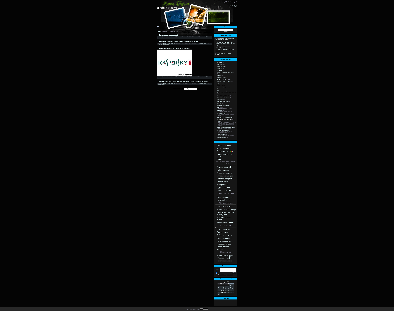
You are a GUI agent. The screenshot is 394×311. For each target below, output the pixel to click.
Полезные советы (221, 137)
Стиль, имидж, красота (223, 87)
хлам (159, 37)
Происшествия (221, 66)
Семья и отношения (222, 85)
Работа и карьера (221, 90)
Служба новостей (224, 167)
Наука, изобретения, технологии (225, 72)
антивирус (160, 77)
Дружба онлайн (223, 187)
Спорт (218, 121)
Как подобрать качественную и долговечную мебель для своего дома (225, 43)
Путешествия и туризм (223, 130)
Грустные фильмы (224, 261)
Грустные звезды (224, 241)
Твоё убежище (223, 184)
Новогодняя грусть (225, 179)
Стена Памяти (222, 182)
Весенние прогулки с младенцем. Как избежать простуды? (224, 39)
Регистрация (233, 5)
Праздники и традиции (222, 97)
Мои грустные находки (223, 105)
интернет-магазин (165, 44)
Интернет (159, 84)
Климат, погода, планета (223, 95)
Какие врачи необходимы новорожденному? (222, 46)
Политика (219, 75)
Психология (220, 64)
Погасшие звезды (224, 244)
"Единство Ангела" (225, 190)
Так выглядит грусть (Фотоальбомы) (225, 256)
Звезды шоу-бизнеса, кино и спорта (226, 92)
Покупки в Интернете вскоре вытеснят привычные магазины (179, 41)
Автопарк (219, 110)
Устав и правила (223, 148)
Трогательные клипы (225, 223)
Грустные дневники (225, 197)
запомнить (220, 273)
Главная (159, 31)
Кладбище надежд (224, 173)
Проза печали (222, 232)
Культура (219, 70)
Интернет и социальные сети (169, 36)
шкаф (161, 37)
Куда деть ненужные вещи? (168, 35)
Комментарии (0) (203, 36)
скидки (159, 44)
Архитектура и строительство (224, 117)
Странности (220, 99)
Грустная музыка (224, 206)
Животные (219, 89)
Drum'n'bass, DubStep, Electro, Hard (226, 213)
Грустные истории (224, 238)
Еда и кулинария (221, 134)
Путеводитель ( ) (225, 151)
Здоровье (219, 62)
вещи (164, 37)
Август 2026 (226, 282)
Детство (219, 107)
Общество (219, 68)
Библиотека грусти (224, 235)
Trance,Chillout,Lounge (226, 209)
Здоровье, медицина (222, 101)
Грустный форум (224, 200)
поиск (163, 84)
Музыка (219, 103)
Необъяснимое (221, 77)
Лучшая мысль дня (225, 176)
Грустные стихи (223, 229)
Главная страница (224, 145)
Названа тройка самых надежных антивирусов (174, 48)
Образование (220, 83)
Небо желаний (223, 170)
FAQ (219, 159)
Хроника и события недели (224, 81)
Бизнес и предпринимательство (225, 127)
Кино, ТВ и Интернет (222, 79)
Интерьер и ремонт (222, 113)
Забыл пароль (222, 274)
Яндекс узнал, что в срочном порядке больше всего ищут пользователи (183, 81)
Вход (235, 6)
